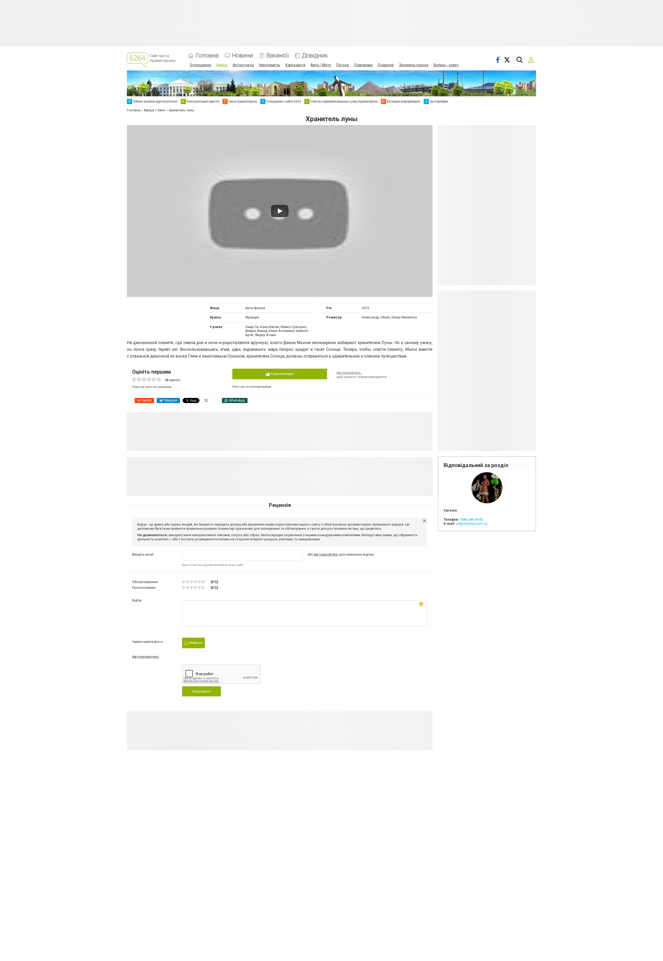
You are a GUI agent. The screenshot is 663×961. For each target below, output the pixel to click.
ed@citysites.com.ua (471, 524)
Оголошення (200, 65)
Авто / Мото (321, 65)
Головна (207, 55)
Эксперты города (413, 65)
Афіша (221, 65)
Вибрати (196, 643)
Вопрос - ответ (446, 65)
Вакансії (277, 55)
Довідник (315, 55)
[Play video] (280, 211)
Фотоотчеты (243, 65)
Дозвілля (386, 65)
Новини (242, 55)
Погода (342, 65)
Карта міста (295, 65)
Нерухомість (269, 65)
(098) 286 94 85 (471, 519)
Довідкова (363, 65)
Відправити (201, 691)
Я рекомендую (282, 374)
